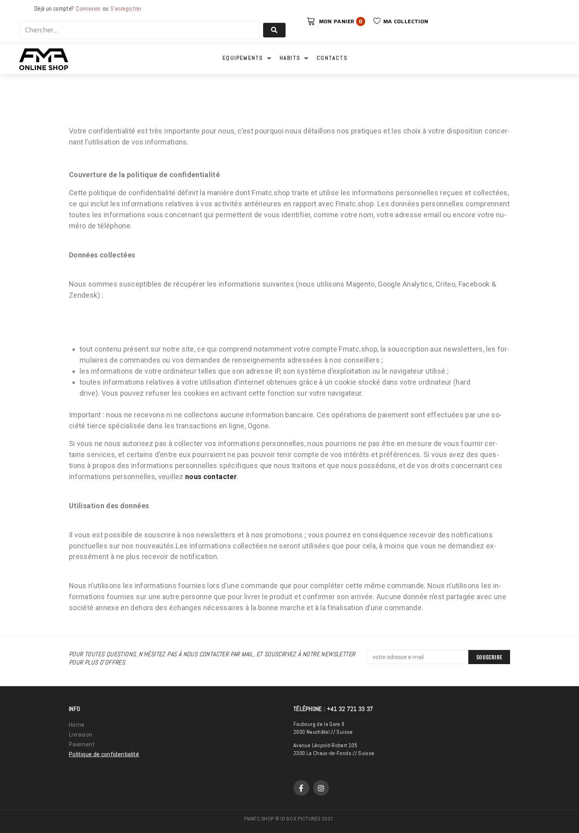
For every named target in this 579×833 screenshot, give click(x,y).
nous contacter (211, 476)
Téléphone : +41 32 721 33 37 (333, 709)
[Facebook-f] (301, 788)
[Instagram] (321, 788)
